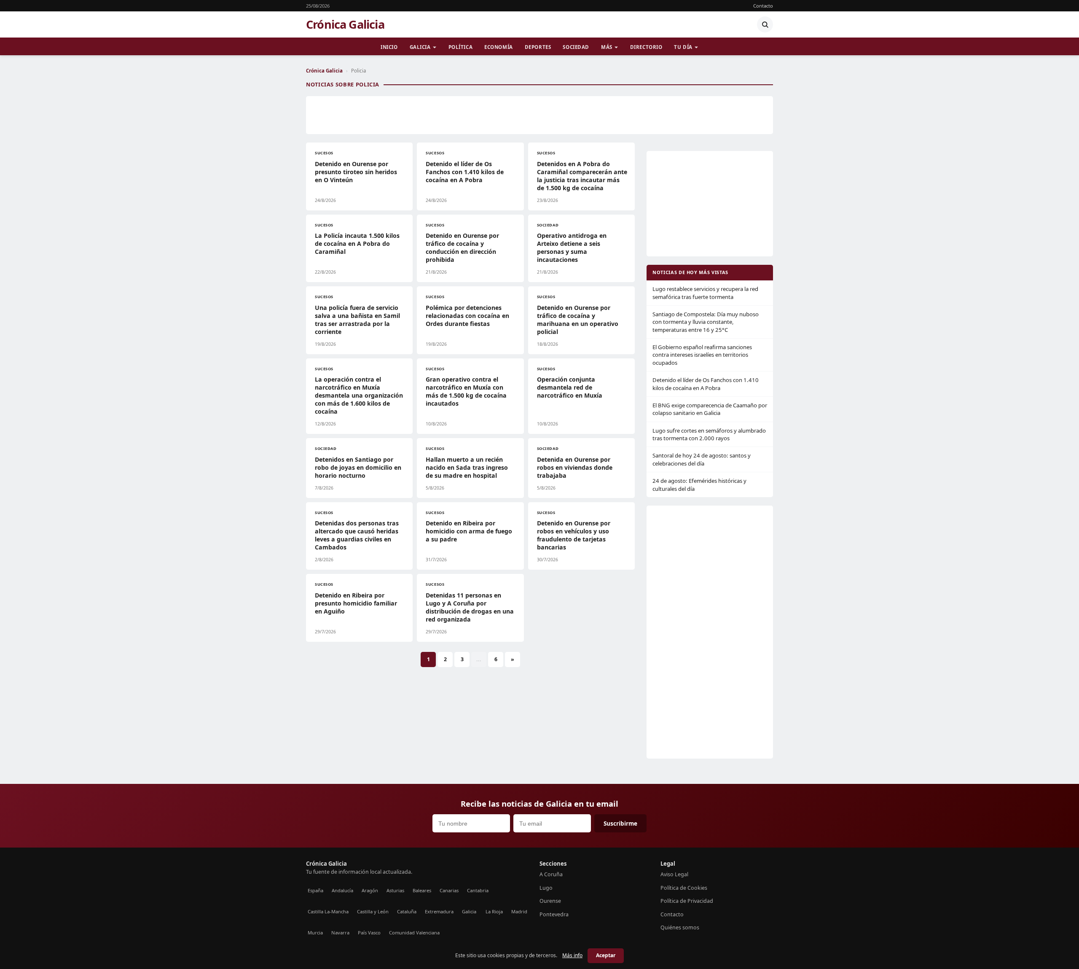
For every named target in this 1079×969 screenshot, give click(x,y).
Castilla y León (373, 911)
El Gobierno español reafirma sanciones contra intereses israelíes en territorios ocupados (702, 354)
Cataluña (406, 911)
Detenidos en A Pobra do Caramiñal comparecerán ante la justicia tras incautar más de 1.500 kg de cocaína (582, 176)
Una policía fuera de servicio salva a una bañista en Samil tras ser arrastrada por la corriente (357, 320)
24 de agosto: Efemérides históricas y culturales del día (699, 484)
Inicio (389, 47)
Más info (572, 955)
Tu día (683, 47)
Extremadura (439, 911)
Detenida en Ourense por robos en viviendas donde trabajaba (574, 467)
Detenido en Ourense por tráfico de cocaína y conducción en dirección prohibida (462, 247)
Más (606, 47)
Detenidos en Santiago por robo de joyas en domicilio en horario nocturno (358, 467)
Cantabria (478, 890)
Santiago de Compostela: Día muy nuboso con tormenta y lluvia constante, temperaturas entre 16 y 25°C (705, 322)
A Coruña (551, 874)
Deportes (538, 47)
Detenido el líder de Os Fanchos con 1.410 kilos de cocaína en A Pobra (465, 172)
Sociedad (576, 47)
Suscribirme (620, 823)
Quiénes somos (679, 927)
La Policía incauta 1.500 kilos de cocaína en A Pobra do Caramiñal (357, 243)
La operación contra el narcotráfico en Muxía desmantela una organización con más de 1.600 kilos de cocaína (359, 395)
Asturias (395, 890)
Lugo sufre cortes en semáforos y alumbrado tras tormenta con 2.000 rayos (709, 434)
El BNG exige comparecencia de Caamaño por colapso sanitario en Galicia (709, 409)
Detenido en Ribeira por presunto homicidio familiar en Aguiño (356, 603)
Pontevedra (554, 914)
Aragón (370, 890)
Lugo (546, 887)
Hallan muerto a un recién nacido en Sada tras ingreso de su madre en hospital (467, 467)
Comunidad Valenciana (414, 932)
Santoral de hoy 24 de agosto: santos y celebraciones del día (701, 459)
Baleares (422, 890)
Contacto (763, 6)
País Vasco (369, 932)
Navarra (340, 932)
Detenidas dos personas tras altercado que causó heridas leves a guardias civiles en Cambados (357, 535)
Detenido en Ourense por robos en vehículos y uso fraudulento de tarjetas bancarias (573, 535)
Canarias (449, 890)
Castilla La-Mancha (328, 911)
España (315, 890)
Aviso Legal (674, 874)
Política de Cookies (683, 887)
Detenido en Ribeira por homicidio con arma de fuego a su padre (469, 531)
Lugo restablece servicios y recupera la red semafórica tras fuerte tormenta (705, 292)
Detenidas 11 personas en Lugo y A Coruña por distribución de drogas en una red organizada (470, 607)
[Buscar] (765, 24)
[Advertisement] (539, 115)
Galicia (420, 47)
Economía (498, 47)
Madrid (519, 911)
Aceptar (605, 955)
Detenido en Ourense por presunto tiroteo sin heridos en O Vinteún (356, 172)
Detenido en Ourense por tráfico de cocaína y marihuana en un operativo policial (577, 320)
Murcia (315, 932)
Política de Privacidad (686, 900)
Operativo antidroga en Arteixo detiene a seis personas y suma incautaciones (572, 247)
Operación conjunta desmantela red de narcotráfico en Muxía (569, 387)
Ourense (550, 900)
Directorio (646, 47)
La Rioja (494, 911)
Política (460, 47)
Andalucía (342, 890)
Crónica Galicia (345, 24)
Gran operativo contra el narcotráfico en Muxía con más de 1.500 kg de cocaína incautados (466, 391)
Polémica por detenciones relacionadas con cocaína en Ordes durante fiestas (467, 316)
